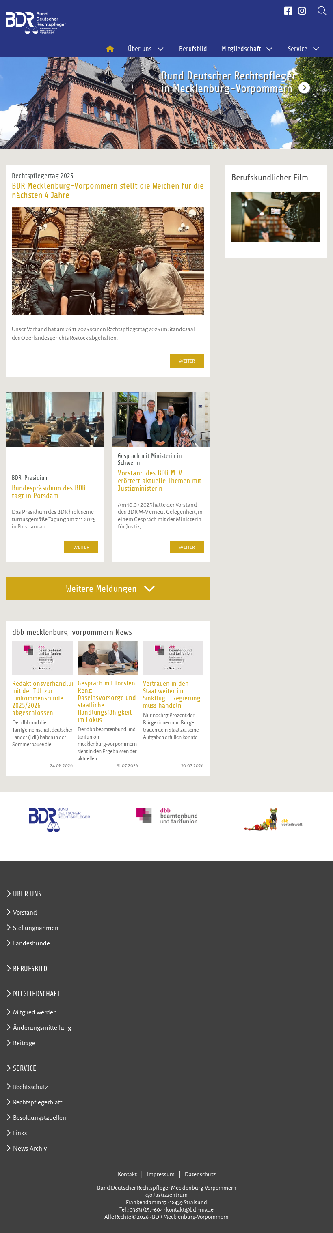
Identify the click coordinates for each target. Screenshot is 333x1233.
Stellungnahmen (35, 927)
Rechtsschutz (30, 1086)
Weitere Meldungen (101, 589)
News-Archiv (30, 1148)
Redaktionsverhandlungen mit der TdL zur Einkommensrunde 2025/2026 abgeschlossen (49, 698)
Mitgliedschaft (36, 994)
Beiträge (24, 1043)
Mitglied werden (35, 1012)
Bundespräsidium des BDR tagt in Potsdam (49, 492)
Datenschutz (200, 1174)
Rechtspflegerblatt (37, 1102)
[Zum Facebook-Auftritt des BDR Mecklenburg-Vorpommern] (288, 11)
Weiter (187, 361)
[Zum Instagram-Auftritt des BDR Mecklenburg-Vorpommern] (302, 11)
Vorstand (25, 912)
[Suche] (322, 11)
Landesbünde (31, 943)
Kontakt (127, 1174)
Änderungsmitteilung (42, 1027)
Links (20, 1133)
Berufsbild (193, 49)
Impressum (161, 1174)
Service (25, 1068)
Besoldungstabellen (39, 1117)
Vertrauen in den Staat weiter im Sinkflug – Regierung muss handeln (172, 694)
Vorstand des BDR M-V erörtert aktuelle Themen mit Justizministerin (159, 480)
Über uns (27, 894)
